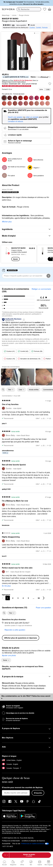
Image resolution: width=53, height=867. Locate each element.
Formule (45, 27)
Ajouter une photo (9, 655)
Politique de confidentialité (11, 841)
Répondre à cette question (15, 630)
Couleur (32, 27)
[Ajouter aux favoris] (50, 84)
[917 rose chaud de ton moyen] (26, 103)
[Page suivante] (43, 598)
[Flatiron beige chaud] (42, 103)
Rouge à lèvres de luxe (11, 685)
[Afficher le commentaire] (9, 377)
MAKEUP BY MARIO (10, 19)
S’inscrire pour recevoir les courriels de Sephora (22, 787)
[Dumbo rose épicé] (15, 103)
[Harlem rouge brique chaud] (47, 98)
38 (39, 598)
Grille (41, 89)
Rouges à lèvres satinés (24, 683)
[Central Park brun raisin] (9, 98)
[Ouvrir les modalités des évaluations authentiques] (24, 319)
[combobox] (29, 9)
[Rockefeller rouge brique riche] (20, 98)
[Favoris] (44, 9)
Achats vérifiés (34, 389)
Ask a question (21, 25)
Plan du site (16, 843)
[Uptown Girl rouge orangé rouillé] (4, 103)
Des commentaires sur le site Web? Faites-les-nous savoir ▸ (25, 697)
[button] (37, 77)
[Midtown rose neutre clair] (47, 103)
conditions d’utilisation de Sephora (33, 841)
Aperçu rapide (5, 254)
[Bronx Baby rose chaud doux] (31, 103)
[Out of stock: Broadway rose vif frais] (31, 98)
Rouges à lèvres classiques (33, 688)
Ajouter (15, 259)
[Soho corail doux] (9, 103)
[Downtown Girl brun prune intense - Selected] (4, 98)
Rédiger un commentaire (41, 289)
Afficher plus (7, 221)
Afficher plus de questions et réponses (20, 638)
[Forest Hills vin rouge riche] (15, 98)
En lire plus (6, 586)
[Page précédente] (2, 598)
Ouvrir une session (15, 117)
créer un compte (32, 117)
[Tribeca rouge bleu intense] (26, 98)
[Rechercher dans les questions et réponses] (4, 613)
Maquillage (5, 15)
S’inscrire (38, 793)
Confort (38, 27)
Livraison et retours (15, 121)
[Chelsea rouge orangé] (42, 98)
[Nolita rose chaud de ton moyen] (20, 103)
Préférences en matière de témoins (33, 843)
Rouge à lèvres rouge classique (33, 685)
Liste (47, 89)
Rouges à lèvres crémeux (12, 688)
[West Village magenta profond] (36, 98)
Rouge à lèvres (24, 15)
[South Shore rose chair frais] (36, 103)
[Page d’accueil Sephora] (8, 9)
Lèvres (14, 15)
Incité (4, 453)
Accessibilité (6, 843)
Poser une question (43, 607)
